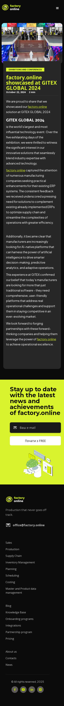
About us (11, 651)
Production (12, 549)
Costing (10, 582)
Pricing (10, 638)
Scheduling (12, 575)
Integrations (13, 625)
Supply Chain (14, 556)
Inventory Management (20, 562)
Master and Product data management (21, 590)
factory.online (37, 106)
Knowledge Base (16, 612)
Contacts (11, 658)
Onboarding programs (19, 619)
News (9, 665)
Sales (9, 542)
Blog (8, 606)
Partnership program (19, 632)
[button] (57, 8)
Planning (11, 569)
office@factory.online (29, 525)
